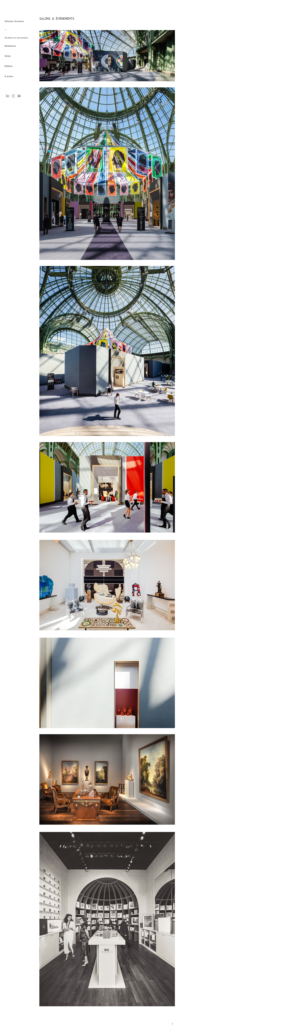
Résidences (10, 46)
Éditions (9, 66)
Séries (8, 56)
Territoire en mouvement (16, 37)
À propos (9, 76)
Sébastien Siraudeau (14, 21)
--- (5, 29)
